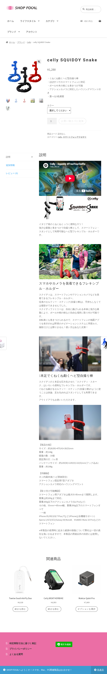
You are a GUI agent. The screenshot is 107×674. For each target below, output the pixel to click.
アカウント (31, 31)
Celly (29, 42)
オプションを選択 (87, 609)
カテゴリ (50, 21)
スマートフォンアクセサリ (74, 137)
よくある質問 (16, 654)
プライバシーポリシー (20, 648)
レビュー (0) (12, 173)
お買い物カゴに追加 (72, 121)
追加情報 (10, 165)
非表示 (100, 669)
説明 (8, 156)
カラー (50, 105)
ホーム (10, 21)
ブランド (11, 31)
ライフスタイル (28, 21)
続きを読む (20, 609)
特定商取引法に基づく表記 (22, 643)
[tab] (20, 157)
